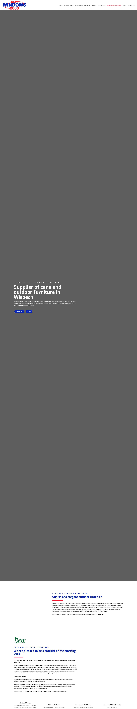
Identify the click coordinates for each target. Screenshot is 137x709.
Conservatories (79, 5)
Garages (94, 5)
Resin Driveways (101, 5)
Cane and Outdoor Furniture (114, 5)
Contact (130, 5)
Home (61, 5)
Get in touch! (19, 311)
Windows (66, 5)
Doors (71, 5)
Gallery (124, 5)
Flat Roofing (87, 5)
